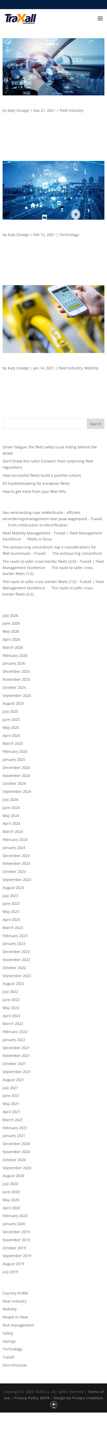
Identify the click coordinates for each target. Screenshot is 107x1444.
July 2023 (10, 895)
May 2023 (11, 911)
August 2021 (13, 1079)
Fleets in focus (39, 539)
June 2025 (11, 719)
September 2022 (17, 975)
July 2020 (10, 1183)
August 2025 (13, 703)
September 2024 (17, 791)
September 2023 (17, 879)
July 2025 (10, 711)
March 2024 (13, 831)
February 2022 (15, 1031)
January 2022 (14, 1039)
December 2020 (16, 1143)
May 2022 (11, 1007)
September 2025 (17, 695)
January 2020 (14, 1223)
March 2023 (13, 927)
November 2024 (16, 775)
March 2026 (13, 647)
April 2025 (11, 735)
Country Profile (15, 1293)
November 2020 (16, 1151)
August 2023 (13, 887)
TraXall (9, 1357)
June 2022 (11, 999)
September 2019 (17, 1255)
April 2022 (11, 1015)
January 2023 (14, 943)
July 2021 (10, 1087)
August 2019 (13, 1263)
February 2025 (15, 751)
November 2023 (16, 863)
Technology (69, 234)
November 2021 (16, 1055)
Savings (9, 1341)
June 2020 (11, 1191)
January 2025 (14, 759)
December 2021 (16, 1047)
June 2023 (11, 903)
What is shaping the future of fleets (37, 105)
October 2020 (14, 1159)
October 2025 (14, 687)
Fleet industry (71, 110)
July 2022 (10, 991)
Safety (8, 1333)
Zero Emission (15, 1365)
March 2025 (13, 743)
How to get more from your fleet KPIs (34, 491)
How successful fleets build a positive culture (42, 475)
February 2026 (15, 655)
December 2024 (16, 767)
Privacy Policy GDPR (31, 1397)
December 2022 (16, 951)
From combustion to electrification (38, 524)
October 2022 (14, 967)
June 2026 (11, 623)
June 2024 (11, 807)
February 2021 (15, 1127)
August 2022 (13, 983)
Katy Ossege (18, 110)
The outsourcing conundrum (77, 553)
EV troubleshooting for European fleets (36, 483)
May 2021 (11, 1103)
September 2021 (17, 1071)
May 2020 (11, 1199)
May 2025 (11, 727)
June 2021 (11, 1095)
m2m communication (24, 229)
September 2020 (17, 1167)
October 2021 (14, 1063)
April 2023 (11, 919)
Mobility (91, 367)
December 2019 (16, 1231)
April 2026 (11, 639)
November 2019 (16, 1239)
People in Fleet (15, 1317)
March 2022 (13, 1023)
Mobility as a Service (22, 363)
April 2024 (11, 823)
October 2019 (14, 1247)
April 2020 (11, 1207)
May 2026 (11, 631)
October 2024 (14, 783)
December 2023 (16, 855)
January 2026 (14, 663)
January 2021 (14, 1135)
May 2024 (11, 815)
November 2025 (16, 679)
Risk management (18, 1325)
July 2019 (10, 1271)
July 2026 (10, 615)
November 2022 (16, 959)
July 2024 (10, 799)
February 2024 (15, 839)
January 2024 (14, 847)
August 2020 (13, 1175)
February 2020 (15, 1215)
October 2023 (14, 871)
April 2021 (11, 1111)
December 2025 (16, 671)
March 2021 (13, 1119)
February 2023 (15, 935)
